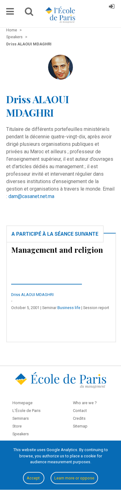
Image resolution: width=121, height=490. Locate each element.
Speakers (20, 434)
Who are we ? (84, 402)
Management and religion (57, 250)
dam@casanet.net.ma (31, 196)
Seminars (20, 418)
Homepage (22, 402)
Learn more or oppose (74, 478)
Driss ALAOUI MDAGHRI (32, 294)
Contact (80, 410)
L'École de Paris (26, 410)
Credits (79, 418)
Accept (34, 478)
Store (17, 426)
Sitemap (80, 426)
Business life (68, 307)
